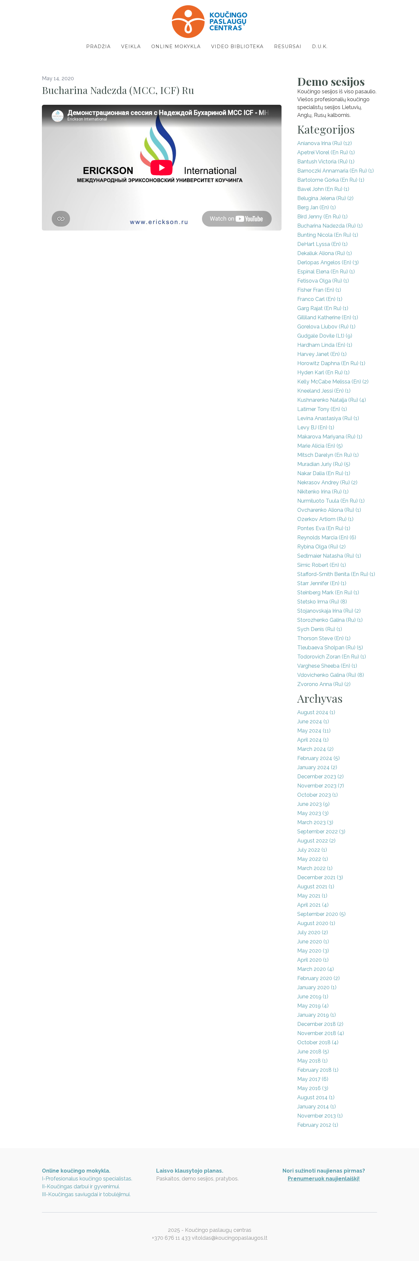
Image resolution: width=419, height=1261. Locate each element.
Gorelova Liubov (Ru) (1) (326, 327)
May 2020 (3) (313, 951)
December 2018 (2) (320, 1024)
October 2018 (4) (317, 1042)
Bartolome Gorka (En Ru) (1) (330, 180)
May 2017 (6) (312, 1079)
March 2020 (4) (315, 969)
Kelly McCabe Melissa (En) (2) (333, 382)
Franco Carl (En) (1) (319, 299)
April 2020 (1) (313, 960)
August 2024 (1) (316, 712)
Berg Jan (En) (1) (316, 207)
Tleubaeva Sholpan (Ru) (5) (330, 647)
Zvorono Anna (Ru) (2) (324, 684)
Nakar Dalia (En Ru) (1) (323, 473)
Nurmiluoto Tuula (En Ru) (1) (331, 501)
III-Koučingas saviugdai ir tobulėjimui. (86, 1194)
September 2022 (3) (321, 831)
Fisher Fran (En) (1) (319, 290)
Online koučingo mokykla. (76, 1171)
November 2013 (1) (320, 1116)
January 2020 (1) (317, 987)
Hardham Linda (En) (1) (324, 345)
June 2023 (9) (313, 804)
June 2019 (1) (312, 996)
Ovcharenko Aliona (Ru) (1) (329, 510)
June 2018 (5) (313, 1051)
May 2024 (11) (314, 731)
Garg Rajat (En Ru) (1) (322, 308)
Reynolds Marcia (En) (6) (326, 537)
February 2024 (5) (318, 758)
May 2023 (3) (313, 813)
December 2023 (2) (320, 776)
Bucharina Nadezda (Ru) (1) (330, 226)
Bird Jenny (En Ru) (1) (322, 216)
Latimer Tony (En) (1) (322, 409)
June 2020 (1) (313, 941)
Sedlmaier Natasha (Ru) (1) (329, 556)
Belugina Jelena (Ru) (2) (325, 198)
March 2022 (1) (315, 868)
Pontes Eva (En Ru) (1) (323, 528)
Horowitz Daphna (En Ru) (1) (331, 363)
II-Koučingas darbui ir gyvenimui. (81, 1186)
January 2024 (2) (317, 767)
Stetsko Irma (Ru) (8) (322, 602)
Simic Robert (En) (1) (321, 565)
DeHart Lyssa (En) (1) (322, 244)
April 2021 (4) (313, 905)
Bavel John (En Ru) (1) (323, 189)
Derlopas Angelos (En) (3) (328, 262)
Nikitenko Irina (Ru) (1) (323, 492)
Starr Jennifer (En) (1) (321, 583)
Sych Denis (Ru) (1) (319, 629)
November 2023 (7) (320, 786)
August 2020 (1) (316, 923)
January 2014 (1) (316, 1106)
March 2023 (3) (315, 822)
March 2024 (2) (315, 749)
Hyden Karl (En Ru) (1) (323, 372)
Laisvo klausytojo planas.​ (189, 1171)
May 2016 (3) (312, 1088)
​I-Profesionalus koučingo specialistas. (87, 1179)
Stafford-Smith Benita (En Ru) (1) (336, 574)
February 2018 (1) (317, 1070)
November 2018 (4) (320, 1033)
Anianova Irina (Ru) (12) (324, 143)
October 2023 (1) (317, 795)
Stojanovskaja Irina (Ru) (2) (329, 611)
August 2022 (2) (316, 841)
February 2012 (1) (317, 1125)
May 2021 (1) (312, 896)
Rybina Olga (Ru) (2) (321, 547)
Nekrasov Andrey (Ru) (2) (327, 482)
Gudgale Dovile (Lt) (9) (324, 336)
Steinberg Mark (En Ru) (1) (328, 592)
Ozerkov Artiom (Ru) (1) (325, 519)
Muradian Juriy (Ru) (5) (323, 464)
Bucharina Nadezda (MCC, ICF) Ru (118, 90)
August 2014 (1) (316, 1097)
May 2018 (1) (312, 1061)
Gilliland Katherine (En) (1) (327, 317)
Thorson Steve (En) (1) (324, 638)
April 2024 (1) (313, 740)
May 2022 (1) (312, 859)
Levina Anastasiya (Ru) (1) (328, 418)
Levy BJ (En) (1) (315, 427)
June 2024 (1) (313, 721)
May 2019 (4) (313, 1006)
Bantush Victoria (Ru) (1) (326, 161)
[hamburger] (13, 10)
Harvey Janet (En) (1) (322, 354)
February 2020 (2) (318, 978)
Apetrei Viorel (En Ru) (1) (326, 152)
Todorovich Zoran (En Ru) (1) (331, 657)
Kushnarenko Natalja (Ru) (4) (331, 400)
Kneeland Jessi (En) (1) (324, 391)
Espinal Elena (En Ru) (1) (326, 272)
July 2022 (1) (312, 850)
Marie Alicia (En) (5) (320, 446)
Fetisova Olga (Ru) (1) (323, 281)
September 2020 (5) (321, 914)
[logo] (209, 21)
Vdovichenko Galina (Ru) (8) (330, 675)
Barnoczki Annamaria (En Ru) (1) (335, 171)
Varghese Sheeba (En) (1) (327, 666)
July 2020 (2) (312, 932)
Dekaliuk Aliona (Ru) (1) (324, 253)
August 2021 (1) (315, 886)
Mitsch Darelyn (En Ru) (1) (328, 455)
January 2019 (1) (316, 1015)
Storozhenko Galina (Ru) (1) (330, 620)
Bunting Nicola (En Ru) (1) (327, 235)
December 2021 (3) (320, 877)
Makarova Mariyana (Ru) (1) (329, 437)
